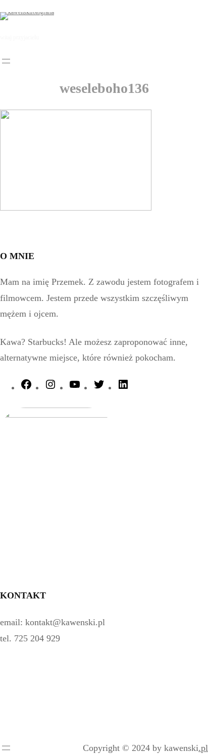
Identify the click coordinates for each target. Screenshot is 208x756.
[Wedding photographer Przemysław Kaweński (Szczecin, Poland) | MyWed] (32, 729)
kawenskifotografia (103, 15)
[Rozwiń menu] (6, 61)
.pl (203, 748)
